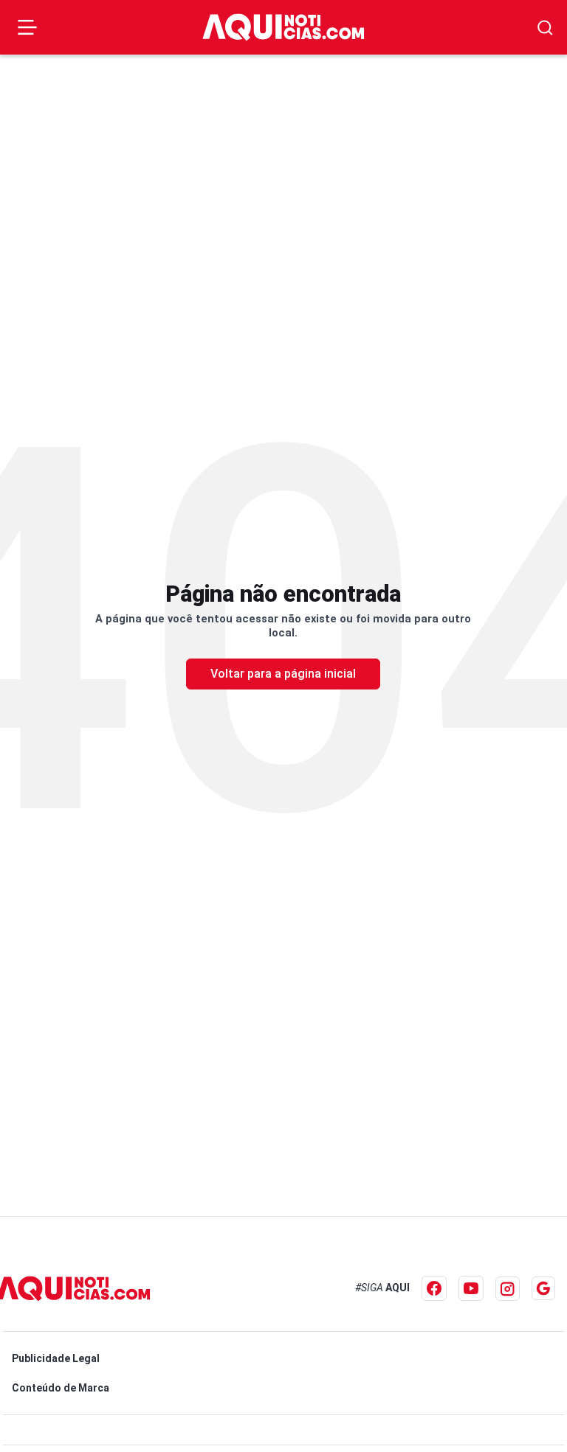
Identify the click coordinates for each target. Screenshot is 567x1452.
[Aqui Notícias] (283, 27)
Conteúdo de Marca (60, 1388)
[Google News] (543, 1288)
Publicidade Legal (56, 1358)
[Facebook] (434, 1288)
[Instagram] (507, 1288)
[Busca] (545, 28)
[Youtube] (471, 1288)
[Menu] (27, 27)
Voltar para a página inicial (283, 674)
